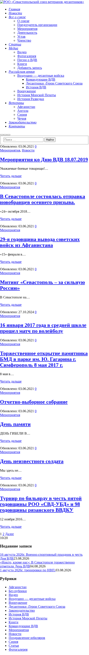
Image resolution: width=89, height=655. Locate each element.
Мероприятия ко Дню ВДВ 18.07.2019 (44, 159)
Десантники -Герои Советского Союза (37, 606)
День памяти (15, 424)
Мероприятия (10, 150)
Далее (9, 534)
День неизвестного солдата (32, 461)
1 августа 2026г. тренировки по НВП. (28, 570)
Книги (13, 622)
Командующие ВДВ (23, 626)
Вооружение (18, 602)
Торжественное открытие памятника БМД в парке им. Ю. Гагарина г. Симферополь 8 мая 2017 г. (44, 359)
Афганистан (18, 587)
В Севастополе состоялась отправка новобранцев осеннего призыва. (42, 199)
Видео (13, 595)
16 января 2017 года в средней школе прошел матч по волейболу (43, 328)
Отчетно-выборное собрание (34, 402)
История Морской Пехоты (28, 618)
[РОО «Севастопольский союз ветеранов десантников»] (42, 2)
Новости (28, 150)
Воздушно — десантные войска (32, 599)
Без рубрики (18, 591)
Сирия (13, 642)
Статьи (14, 645)
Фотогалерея (18, 649)
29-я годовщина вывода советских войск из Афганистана (40, 242)
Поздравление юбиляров (27, 638)
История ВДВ (19, 614)
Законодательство (22, 610)
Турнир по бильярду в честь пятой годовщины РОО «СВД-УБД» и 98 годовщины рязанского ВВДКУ (41, 504)
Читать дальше (11, 176)
